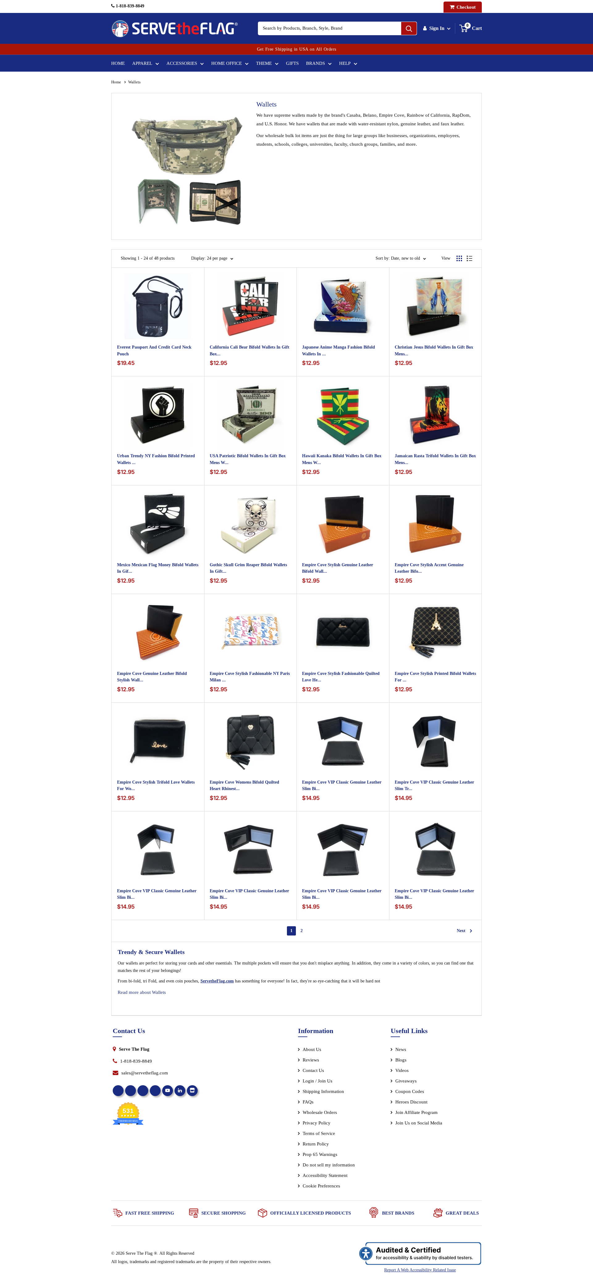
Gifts (292, 63)
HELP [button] (345, 63)
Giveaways (406, 1080)
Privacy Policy (316, 1122)
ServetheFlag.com (217, 981)
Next (461, 931)
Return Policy (316, 1143)
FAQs (308, 1101)
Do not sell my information (329, 1164)
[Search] (409, 28)
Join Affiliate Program (424, 1114)
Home (118, 63)
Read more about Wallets (142, 992)
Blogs (400, 1059)
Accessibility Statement (325, 1175)
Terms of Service (319, 1133)
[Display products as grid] (459, 258)
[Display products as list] (469, 258)
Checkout (465, 7)
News (400, 1049)
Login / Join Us (317, 1080)
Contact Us (313, 1070)
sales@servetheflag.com (144, 1072)
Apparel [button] (142, 63)
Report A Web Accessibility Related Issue (420, 1270)
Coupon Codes (409, 1091)
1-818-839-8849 (129, 6)
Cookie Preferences (321, 1185)
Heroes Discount (411, 1101)
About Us (312, 1049)
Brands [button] (315, 63)
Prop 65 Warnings (320, 1154)
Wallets (134, 82)
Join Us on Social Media (418, 1122)
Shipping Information (323, 1091)
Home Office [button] (226, 63)
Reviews (311, 1059)
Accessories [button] (181, 63)
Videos (402, 1070)
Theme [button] (264, 63)
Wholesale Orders (320, 1112)
